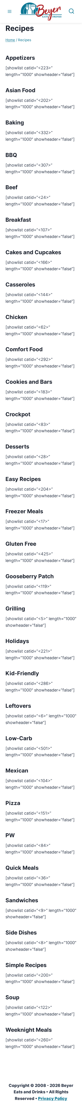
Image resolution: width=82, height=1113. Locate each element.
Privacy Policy (52, 1098)
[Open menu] (9, 11)
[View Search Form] (71, 11)
